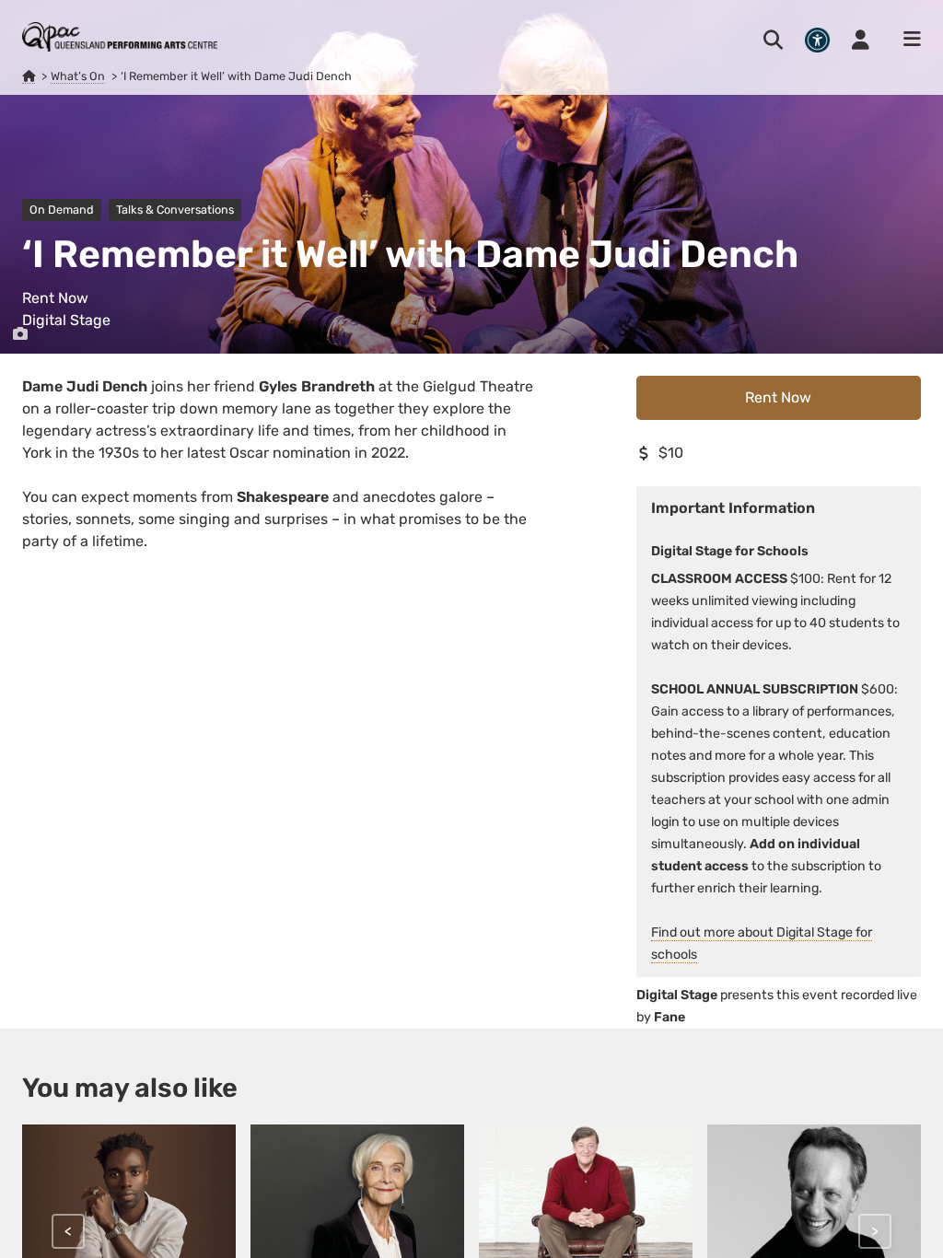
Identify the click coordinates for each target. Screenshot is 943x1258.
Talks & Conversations (175, 209)
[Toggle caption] (20, 334)
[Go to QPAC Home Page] (119, 37)
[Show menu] (906, 39)
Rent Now (778, 397)
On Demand (61, 209)
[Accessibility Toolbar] (817, 40)
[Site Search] (773, 40)
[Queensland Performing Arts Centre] (28, 76)
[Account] (860, 40)
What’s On (78, 76)
